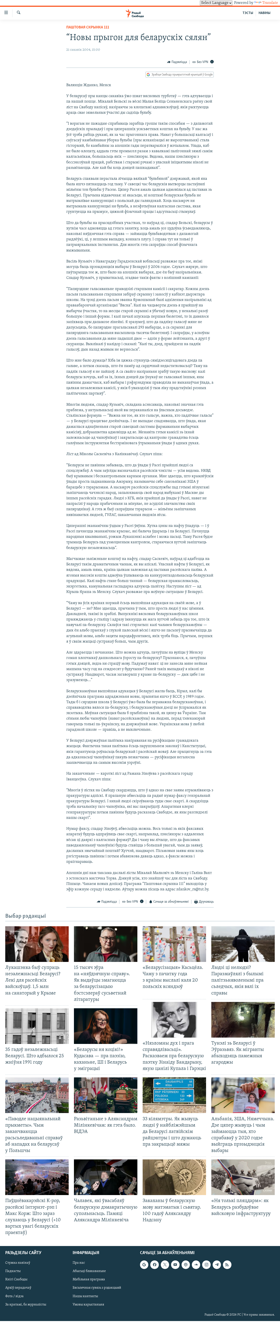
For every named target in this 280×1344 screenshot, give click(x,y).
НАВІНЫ (264, 13)
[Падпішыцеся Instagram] (206, 1264)
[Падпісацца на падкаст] (186, 1264)
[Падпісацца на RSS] (227, 1264)
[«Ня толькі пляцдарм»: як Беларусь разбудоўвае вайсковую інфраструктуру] (243, 1177)
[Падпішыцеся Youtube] (175, 1264)
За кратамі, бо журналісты (25, 1304)
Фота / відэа (14, 1296)
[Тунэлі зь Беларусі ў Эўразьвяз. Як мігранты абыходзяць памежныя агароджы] (243, 1020)
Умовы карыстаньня (88, 1304)
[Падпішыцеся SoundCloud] (196, 1264)
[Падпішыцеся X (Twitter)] (165, 1264)
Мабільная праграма (89, 1279)
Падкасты (13, 1271)
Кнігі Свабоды (16, 1279)
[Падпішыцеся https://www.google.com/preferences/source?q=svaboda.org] (144, 1264)
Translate (270, 3)
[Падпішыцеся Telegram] (217, 1264)
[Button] (177, 62)
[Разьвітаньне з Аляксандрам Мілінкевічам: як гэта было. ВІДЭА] (105, 1095)
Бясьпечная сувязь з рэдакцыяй (97, 1288)
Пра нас (79, 1263)
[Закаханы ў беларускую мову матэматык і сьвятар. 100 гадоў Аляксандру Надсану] (174, 1177)
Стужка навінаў (17, 1263)
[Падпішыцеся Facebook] (154, 1264)
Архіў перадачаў (18, 1288)
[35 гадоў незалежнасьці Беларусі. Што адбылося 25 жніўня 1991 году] (37, 1026)
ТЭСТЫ (248, 13)
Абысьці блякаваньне (89, 1271)
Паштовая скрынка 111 (87, 28)
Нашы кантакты (85, 1296)
